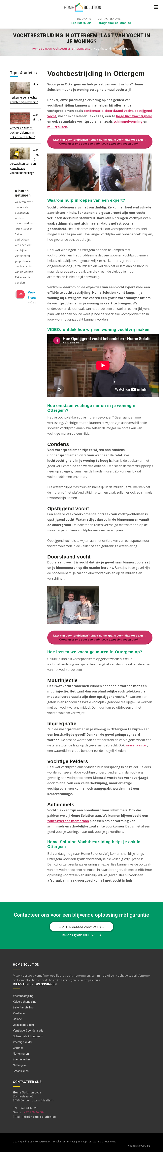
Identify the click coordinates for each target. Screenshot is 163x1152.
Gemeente (83, 48)
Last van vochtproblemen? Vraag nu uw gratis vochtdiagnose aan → (100, 141)
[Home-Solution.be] (81, 8)
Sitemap (82, 1141)
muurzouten (57, 127)
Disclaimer (59, 1141)
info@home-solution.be (114, 22)
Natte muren (21, 1053)
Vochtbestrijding (23, 995)
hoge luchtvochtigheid (134, 116)
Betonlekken (21, 1071)
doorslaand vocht (119, 111)
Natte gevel (20, 1065)
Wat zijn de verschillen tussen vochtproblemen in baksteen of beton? (25, 126)
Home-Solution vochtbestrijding (52, 48)
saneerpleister (136, 745)
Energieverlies (22, 1059)
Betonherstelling (23, 1007)
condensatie (93, 111)
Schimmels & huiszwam (28, 1036)
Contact (18, 1047)
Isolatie (17, 1019)
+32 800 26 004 (81, 22)
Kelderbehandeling (24, 1001)
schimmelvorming (128, 121)
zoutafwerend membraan (68, 821)
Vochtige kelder (22, 1042)
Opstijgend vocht (23, 1024)
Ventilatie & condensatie (28, 1030)
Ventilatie (19, 1013)
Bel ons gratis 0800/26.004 (81, 935)
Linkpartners (96, 1141)
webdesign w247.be (139, 1145)
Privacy (71, 1141)
